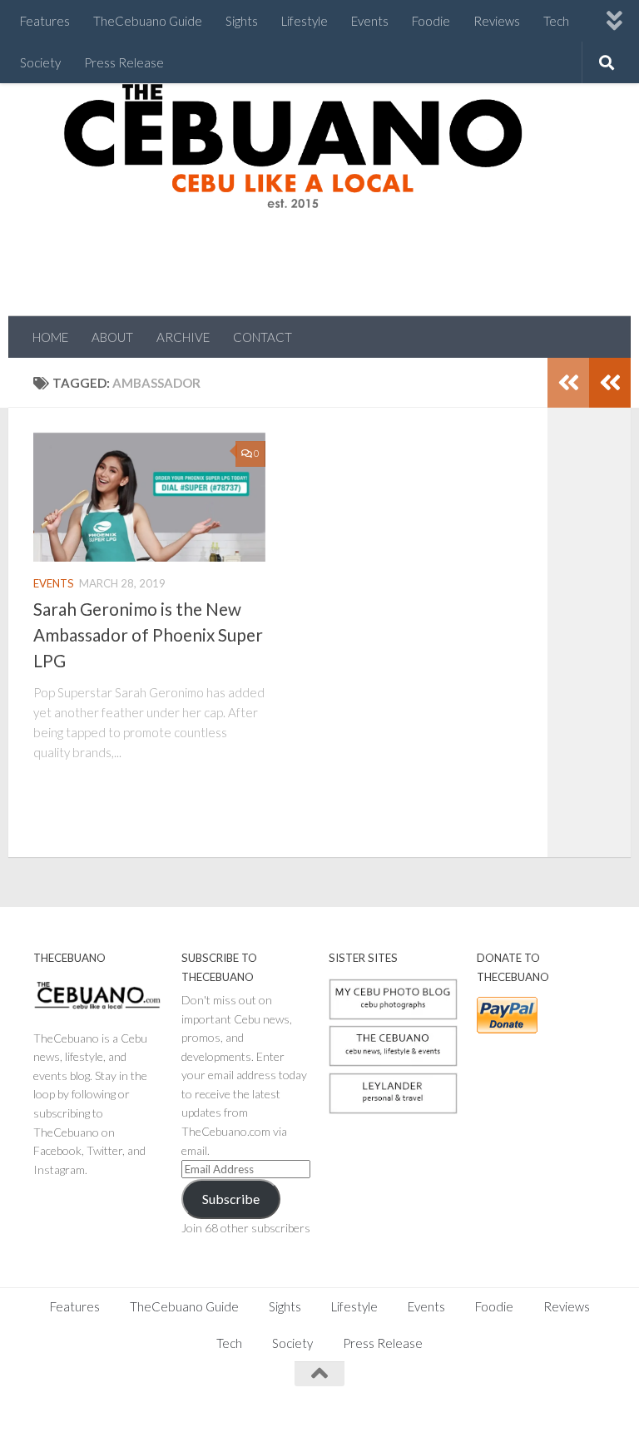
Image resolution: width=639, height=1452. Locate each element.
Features (45, 20)
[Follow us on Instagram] (504, 1406)
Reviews (496, 20)
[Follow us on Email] (594, 1406)
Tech (556, 20)
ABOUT (112, 337)
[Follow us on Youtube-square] (564, 1406)
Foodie (431, 20)
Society (40, 62)
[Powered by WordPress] (91, 1419)
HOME (50, 337)
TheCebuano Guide (147, 20)
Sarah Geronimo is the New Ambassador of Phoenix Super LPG (148, 635)
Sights (241, 20)
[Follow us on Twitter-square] (534, 1406)
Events (370, 20)
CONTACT (262, 337)
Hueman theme (218, 1418)
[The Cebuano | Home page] (292, 145)
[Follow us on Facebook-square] (474, 1406)
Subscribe (231, 1199)
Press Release (124, 62)
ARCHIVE (183, 337)
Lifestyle (304, 20)
